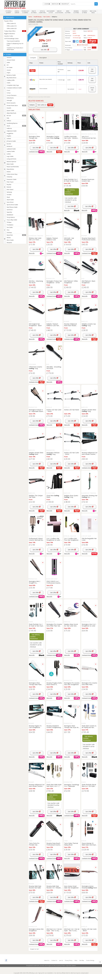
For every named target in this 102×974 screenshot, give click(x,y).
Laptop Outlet (11, 151)
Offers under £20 (11, 28)
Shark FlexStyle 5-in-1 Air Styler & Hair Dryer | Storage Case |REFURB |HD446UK (71, 180)
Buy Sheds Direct (11, 78)
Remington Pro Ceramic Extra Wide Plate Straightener (89, 683)
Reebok (9, 187)
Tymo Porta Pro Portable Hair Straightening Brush (35, 844)
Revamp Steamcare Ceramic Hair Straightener (88, 180)
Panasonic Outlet (11, 179)
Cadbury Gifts (11, 80)
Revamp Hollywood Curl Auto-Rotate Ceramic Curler (89, 453)
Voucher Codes (8, 36)
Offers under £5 (11, 23)
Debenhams (10, 98)
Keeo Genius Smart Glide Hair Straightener (71, 887)
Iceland (9, 138)
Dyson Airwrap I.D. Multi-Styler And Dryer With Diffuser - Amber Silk (89, 844)
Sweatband (10, 215)
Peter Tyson (10, 182)
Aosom (9, 70)
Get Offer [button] (36, 148)
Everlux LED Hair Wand (71, 410)
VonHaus (9, 232)
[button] (47, 4)
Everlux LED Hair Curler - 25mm (71, 453)
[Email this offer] (83, 41)
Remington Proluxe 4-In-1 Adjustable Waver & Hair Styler (36, 410)
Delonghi (9, 100)
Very (8, 230)
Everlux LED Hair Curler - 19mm (54, 410)
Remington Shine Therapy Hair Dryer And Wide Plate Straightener (71, 726)
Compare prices (34, 151)
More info (49, 151)
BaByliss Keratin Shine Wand (36, 453)
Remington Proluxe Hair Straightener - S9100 (54, 281)
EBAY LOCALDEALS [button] (93, 11)
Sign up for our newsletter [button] (45, 973)
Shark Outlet (10, 200)
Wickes (9, 237)
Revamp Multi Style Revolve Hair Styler (35, 887)
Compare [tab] (33, 58)
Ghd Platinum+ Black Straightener (88, 281)
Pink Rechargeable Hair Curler (89, 539)
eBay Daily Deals (11, 113)
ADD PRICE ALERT (83, 45)
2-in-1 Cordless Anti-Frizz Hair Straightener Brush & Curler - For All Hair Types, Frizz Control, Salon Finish (71, 539)
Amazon (9, 57)
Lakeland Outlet (11, 149)
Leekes (9, 154)
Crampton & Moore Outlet (14, 88)
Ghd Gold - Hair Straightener (69, 239)
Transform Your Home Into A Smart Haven (15, 48)
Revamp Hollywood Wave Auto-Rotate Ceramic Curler (70, 324)
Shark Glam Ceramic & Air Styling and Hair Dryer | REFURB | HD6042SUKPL (89, 726)
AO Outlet (9, 67)
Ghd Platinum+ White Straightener (71, 281)
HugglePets (10, 133)
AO (8, 65)
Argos (8, 72)
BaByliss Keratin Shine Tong (89, 410)
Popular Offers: (8, 21)
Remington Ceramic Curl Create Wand (53, 137)
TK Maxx (9, 222)
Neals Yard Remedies (13, 167)
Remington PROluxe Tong (53, 453)
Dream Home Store (16, 105)
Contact (54, 960)
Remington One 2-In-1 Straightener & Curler (89, 625)
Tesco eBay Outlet (12, 220)
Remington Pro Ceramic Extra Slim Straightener (72, 683)
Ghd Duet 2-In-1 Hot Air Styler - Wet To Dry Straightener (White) (71, 929)
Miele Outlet (10, 164)
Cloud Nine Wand (53, 496)
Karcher (9, 144)
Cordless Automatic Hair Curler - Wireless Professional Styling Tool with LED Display (71, 137)
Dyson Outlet (10, 110)
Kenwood (9, 146)
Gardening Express (12, 123)
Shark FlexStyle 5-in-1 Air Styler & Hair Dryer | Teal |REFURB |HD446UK (36, 625)
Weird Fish (16, 235)
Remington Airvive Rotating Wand (89, 887)
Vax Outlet (10, 227)
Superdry (9, 212)
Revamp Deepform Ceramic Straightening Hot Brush (54, 726)
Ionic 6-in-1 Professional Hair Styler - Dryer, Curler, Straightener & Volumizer (89, 137)
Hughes (9, 136)
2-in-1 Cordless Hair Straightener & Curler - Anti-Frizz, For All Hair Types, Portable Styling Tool (54, 539)
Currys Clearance (11, 95)
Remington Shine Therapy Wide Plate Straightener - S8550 (35, 683)
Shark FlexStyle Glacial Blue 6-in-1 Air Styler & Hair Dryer (89, 785)
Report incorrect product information (40, 97)
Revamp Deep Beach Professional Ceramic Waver (89, 239)
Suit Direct (9, 210)
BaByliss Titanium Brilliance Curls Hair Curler (53, 324)
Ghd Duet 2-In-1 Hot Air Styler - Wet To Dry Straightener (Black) (54, 929)
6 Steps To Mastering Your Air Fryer (15, 44)
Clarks (8, 83)
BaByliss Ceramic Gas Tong (89, 324)
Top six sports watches (13, 41)
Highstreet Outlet (11, 131)
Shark (8, 197)
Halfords (9, 128)
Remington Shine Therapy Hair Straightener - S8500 (35, 137)
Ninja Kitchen (10, 169)
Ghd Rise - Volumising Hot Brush (36, 281)
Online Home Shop (12, 174)
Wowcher (9, 242)
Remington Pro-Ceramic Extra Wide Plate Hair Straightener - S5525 (54, 625)
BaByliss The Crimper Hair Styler (36, 496)
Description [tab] (43, 58)
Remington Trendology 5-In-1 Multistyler (71, 785)
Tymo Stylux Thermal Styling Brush (71, 844)
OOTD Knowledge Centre (11, 38)
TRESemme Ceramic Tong (35, 367)
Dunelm (9, 108)
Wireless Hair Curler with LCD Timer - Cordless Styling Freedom (35, 239)
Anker (8, 62)
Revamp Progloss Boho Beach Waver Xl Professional (54, 683)
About (46, 960)
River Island (10, 189)
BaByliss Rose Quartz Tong (71, 496)
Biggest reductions (9, 33)
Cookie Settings (90, 960)
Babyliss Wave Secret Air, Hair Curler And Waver (71, 625)
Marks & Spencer (11, 161)
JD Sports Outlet (11, 141)
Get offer (44, 50)
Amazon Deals (11, 60)
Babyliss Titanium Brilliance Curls (52, 239)
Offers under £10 (11, 26)
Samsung (9, 192)
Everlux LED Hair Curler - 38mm (89, 929)
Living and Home (11, 159)
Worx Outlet (10, 240)
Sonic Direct (10, 202)
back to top (35, 949)
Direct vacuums (11, 103)
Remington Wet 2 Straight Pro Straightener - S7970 (35, 582)
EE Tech (16, 115)
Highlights (9, 17)
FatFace (9, 121)
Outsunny (9, 177)
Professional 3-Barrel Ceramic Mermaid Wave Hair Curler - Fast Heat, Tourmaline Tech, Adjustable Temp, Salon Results (36, 539)
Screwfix (9, 194)
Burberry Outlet (11, 75)
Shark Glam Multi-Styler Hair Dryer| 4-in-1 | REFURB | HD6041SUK (54, 785)
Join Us (61, 960)
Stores (8, 54)
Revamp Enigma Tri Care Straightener (35, 726)
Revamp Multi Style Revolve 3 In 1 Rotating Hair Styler (54, 887)
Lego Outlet (10, 156)
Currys (8, 93)
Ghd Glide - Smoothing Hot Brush (54, 367)
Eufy (8, 118)
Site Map (81, 960)
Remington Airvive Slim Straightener (36, 929)
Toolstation (10, 225)
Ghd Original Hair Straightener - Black (35, 324)
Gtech (16, 126)
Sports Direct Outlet (12, 205)
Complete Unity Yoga (13, 85)
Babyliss (32, 105)
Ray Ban (9, 184)
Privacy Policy (68, 960)
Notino (9, 172)
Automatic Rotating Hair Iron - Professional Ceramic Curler (89, 496)
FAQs (76, 960)
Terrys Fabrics (11, 217)
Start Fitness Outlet (12, 207)
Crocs (8, 90)
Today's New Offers (14, 31)
